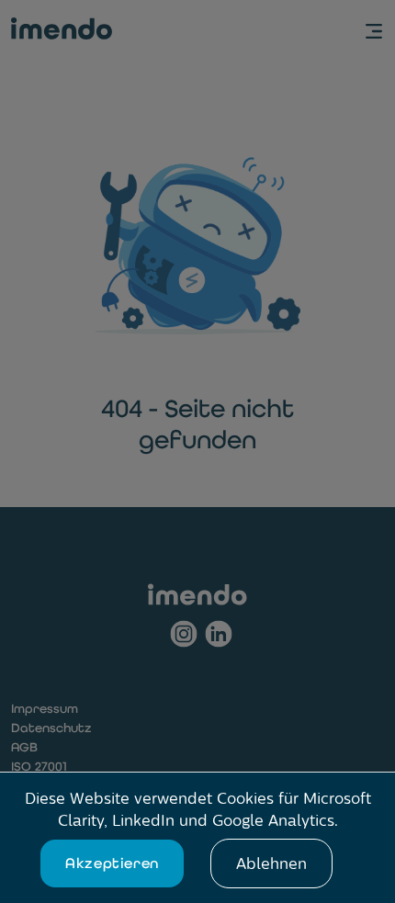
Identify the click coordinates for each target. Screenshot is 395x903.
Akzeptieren (112, 863)
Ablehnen (271, 863)
